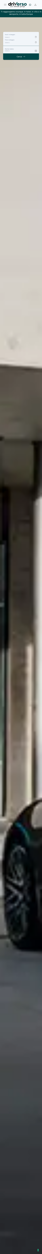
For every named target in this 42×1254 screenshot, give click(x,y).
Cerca (21, 56)
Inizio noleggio (10, 34)
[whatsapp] (30, 5)
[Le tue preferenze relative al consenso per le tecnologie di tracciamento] (38, 1250)
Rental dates (9, 49)
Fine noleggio (9, 40)
